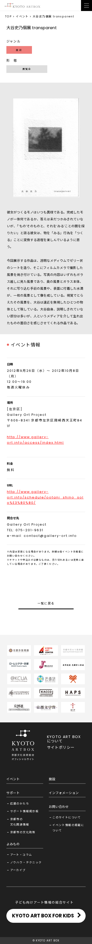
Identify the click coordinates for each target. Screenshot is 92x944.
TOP (8, 16)
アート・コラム (21, 855)
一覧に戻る (46, 603)
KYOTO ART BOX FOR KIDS (43, 915)
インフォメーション (64, 793)
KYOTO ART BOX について (64, 739)
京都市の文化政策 (23, 832)
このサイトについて (66, 817)
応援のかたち (19, 804)
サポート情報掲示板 (24, 811)
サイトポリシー (61, 747)
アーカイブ (18, 870)
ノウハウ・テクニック (26, 862)
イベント (22, 16)
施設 (52, 779)
